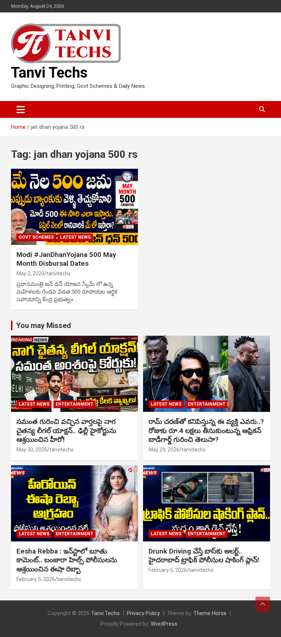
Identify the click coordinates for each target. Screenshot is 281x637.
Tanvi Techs (49, 72)
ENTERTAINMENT (74, 404)
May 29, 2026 (164, 449)
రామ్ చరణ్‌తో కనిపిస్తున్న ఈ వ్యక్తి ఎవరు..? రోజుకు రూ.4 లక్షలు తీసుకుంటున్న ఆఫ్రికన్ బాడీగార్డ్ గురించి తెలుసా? (206, 430)
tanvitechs (58, 273)
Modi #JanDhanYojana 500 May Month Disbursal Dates (66, 259)
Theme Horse (210, 613)
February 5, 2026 (35, 579)
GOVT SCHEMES (36, 237)
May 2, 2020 (30, 273)
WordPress (164, 624)
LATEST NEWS (75, 237)
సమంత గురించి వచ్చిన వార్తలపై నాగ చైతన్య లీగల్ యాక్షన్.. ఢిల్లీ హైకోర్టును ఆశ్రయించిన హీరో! (66, 430)
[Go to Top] (262, 604)
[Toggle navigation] (20, 109)
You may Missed (43, 325)
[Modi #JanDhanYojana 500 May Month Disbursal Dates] (74, 206)
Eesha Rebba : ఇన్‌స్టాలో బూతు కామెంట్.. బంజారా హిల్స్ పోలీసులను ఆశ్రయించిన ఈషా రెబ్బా (66, 560)
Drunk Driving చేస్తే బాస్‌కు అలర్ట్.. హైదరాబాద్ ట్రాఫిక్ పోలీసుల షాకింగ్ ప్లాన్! (204, 556)
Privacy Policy (143, 613)
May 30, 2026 (31, 449)
